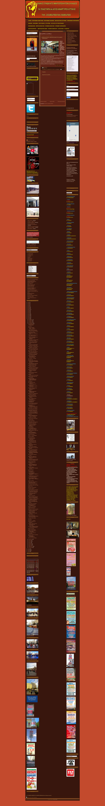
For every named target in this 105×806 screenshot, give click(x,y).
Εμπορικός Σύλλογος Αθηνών (32, 290)
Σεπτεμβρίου (31, 323)
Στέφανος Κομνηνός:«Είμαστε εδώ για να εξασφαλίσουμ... (33, 497)
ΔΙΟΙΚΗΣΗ (30, 23)
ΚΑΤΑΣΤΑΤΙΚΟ (61, 28)
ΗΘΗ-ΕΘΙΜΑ (35, 23)
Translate (34, 34)
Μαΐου (30, 542)
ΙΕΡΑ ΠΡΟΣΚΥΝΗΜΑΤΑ (71, 40)
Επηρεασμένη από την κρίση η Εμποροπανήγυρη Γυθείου (33, 368)
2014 (28, 316)
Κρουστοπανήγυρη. (31, 434)
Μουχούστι (30, 326)
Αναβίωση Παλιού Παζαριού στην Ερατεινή (32, 373)
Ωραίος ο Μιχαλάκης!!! (32, 529)
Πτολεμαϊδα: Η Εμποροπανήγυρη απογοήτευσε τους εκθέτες (33, 406)
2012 (28, 318)
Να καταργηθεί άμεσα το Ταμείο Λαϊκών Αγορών (32, 429)
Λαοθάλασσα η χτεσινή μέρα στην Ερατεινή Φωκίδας (33, 354)
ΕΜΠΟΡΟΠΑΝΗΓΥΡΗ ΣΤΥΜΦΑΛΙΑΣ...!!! (31, 505)
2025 (28, 303)
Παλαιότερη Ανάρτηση (61, 101)
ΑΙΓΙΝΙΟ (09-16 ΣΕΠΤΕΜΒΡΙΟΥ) (31, 536)
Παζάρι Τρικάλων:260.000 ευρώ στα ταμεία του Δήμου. (33, 330)
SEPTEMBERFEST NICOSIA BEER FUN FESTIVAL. (33, 364)
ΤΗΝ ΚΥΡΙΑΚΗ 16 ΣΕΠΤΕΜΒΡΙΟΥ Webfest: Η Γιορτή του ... (33, 474)
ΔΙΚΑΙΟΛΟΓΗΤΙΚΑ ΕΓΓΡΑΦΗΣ (60, 20)
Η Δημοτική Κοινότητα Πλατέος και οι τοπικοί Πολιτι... (33, 516)
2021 (28, 308)
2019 (28, 310)
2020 (28, 309)
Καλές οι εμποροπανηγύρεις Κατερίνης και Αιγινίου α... (33, 450)
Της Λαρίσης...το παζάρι (32, 358)
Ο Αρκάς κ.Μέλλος (31, 488)
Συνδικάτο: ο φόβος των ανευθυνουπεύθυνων (31, 222)
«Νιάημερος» (30, 381)
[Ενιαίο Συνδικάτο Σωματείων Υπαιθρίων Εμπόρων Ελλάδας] (30, 93)
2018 (28, 311)
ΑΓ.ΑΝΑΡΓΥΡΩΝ (30, 253)
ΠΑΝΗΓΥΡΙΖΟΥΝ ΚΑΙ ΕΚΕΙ (71, 35)
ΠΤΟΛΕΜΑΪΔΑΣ (31, 427)
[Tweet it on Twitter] (44, 67)
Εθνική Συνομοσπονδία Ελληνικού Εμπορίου (31, 285)
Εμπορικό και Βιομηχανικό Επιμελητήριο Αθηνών (32, 288)
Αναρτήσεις (30, 98)
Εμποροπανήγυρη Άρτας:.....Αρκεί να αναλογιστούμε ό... (31, 328)
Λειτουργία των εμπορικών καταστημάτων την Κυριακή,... (32, 493)
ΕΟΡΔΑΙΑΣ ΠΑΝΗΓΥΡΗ (32, 423)
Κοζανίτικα (30, 414)
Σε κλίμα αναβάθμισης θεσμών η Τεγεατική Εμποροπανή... (33, 527)
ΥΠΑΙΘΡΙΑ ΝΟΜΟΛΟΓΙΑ (53, 28)
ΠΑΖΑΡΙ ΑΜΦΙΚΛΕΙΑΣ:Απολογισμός (33, 375)
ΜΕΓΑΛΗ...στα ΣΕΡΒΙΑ (32, 506)
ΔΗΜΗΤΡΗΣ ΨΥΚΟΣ (31, 140)
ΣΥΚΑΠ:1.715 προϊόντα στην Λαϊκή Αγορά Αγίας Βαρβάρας (33, 338)
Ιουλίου (30, 540)
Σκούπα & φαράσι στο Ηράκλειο (31, 522)
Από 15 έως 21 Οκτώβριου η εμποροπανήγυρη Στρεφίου (33, 412)
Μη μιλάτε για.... (31, 359)
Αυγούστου (30, 539)
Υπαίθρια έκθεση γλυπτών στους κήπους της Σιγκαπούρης (32, 524)
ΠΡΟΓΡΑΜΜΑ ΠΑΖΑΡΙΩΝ (49, 20)
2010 (28, 550)
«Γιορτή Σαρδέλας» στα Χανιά (33, 489)
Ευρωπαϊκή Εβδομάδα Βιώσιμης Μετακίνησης (32, 432)
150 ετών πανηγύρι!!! (31, 495)
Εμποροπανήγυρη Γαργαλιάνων (31, 324)
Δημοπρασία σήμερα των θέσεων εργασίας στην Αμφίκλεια (32, 457)
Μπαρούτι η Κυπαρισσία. (32, 487)
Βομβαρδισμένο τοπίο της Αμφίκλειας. (32, 445)
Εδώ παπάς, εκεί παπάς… (32, 350)
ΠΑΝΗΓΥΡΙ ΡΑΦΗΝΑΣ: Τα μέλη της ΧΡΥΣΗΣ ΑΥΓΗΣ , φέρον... (33, 501)
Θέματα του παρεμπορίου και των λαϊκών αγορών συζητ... (33, 349)
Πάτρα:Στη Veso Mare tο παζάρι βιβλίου (32, 531)
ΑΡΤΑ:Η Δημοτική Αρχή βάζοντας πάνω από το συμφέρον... (32, 396)
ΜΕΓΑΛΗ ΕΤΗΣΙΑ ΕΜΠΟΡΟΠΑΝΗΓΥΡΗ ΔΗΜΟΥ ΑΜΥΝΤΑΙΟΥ (32, 379)
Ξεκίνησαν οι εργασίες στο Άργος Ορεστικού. (32, 510)
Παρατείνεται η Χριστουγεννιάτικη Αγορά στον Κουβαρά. (33, 227)
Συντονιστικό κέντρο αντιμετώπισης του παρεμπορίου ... (31, 438)
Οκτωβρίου (30, 322)
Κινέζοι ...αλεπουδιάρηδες (32, 435)
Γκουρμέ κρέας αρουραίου (32, 446)
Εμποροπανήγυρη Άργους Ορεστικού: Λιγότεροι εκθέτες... (32, 370)
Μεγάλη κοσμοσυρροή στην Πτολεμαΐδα (32, 377)
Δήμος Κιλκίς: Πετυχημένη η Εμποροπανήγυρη (32, 482)
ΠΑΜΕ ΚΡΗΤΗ (30, 220)
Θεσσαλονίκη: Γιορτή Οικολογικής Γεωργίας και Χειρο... (32, 333)
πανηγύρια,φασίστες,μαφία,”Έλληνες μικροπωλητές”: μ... (33, 476)
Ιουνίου (30, 541)
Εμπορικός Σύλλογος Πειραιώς (32, 295)
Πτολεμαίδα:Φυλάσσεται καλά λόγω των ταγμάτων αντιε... (33, 460)
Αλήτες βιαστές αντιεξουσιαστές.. (31, 471)
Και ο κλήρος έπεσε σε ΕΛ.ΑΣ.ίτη (32, 533)
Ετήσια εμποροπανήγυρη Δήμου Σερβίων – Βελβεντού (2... (33, 479)
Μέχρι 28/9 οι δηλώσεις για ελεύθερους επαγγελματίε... (33, 411)
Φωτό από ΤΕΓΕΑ (31, 528)
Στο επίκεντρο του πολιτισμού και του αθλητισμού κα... (33, 403)
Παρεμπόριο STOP (31, 296)
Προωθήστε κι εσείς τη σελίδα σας (31, 94)
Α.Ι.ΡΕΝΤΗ (29, 256)
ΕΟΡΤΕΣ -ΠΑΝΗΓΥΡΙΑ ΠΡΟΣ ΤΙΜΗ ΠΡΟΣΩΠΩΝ (72, 37)
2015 (28, 315)
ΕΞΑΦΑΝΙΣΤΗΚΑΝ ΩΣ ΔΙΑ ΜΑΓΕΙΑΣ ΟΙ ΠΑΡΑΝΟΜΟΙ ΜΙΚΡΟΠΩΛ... (33, 452)
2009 (28, 551)
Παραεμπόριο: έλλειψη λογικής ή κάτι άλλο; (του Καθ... (33, 340)
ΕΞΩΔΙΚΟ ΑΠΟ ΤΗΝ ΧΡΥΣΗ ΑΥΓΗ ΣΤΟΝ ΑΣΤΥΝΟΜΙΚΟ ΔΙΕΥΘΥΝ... (33, 361)
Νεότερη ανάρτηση (43, 101)
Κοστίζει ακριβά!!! (31, 436)
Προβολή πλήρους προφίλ (32, 141)
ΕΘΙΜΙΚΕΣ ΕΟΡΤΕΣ (70, 34)
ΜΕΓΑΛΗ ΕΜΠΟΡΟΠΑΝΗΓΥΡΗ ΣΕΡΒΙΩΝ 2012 (32, 391)
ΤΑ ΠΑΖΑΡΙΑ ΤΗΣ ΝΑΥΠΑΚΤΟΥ (31, 401)
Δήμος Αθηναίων (30, 283)
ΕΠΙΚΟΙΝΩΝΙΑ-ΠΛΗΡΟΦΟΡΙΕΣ (73, 20)
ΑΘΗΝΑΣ (29, 257)
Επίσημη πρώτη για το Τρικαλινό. (31, 463)
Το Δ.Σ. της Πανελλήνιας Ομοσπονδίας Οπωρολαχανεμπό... (32, 399)
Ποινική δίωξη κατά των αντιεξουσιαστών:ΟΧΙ (32, 441)
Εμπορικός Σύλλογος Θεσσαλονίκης (31, 294)
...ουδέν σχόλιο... (31, 419)
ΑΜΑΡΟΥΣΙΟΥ (30, 258)
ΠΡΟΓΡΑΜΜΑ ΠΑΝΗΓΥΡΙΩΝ (37, 20)
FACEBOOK (66, 28)
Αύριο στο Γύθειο (31, 480)
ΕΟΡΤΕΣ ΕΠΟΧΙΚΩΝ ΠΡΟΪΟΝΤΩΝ (70, 39)
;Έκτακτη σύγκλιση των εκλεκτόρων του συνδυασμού (32, 224)
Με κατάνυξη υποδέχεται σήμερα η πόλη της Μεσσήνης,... (32, 425)
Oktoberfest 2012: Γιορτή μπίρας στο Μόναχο (32, 366)
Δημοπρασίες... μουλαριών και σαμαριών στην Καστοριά (33, 347)
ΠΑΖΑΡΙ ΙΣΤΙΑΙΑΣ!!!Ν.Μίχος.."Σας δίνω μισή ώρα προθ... (32, 513)
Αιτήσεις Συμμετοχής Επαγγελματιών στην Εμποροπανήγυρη (32, 356)
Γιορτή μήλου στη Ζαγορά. (32, 503)
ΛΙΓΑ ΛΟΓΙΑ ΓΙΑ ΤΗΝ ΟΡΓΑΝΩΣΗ (57, 23)
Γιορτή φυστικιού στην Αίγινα (32, 418)
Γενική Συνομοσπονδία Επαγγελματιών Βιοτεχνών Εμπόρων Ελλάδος (32, 281)
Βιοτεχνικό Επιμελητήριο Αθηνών (33, 279)
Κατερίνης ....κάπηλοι (31, 520)
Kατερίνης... (30, 519)
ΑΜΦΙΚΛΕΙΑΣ (30, 259)
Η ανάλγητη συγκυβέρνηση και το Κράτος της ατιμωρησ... (33, 499)
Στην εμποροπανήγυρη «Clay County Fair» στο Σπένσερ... (33, 491)
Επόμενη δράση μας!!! (31, 461)
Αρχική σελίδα (52, 101)
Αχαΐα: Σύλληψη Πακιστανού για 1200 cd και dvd (33, 335)
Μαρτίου (30, 545)
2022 (28, 307)
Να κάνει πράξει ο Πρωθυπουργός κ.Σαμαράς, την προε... (33, 468)
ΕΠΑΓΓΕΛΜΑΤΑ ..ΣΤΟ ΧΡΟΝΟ (45, 23)
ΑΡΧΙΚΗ (29, 20)
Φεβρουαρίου (31, 546)
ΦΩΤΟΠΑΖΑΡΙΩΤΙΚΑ (32, 28)
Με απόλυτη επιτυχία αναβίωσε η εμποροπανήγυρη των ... (32, 383)
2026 (28, 302)
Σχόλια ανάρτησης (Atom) (49, 103)
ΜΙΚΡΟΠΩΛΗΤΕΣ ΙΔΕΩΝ (42, 28)
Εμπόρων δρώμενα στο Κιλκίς (33, 534)
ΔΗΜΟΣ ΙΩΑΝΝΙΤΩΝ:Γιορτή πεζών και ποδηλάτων (32, 416)
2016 (28, 314)
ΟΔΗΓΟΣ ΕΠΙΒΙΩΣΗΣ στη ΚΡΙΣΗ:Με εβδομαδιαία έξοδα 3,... (32, 465)
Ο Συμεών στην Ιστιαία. (32, 518)
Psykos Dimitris (55, 799)
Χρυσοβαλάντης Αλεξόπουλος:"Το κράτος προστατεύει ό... (32, 386)
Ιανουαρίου (30, 547)
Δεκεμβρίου (30, 319)
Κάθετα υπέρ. (30, 486)
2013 (28, 317)
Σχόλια (29, 100)
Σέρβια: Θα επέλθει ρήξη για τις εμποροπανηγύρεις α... (33, 352)
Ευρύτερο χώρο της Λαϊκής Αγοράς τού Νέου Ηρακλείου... (32, 389)
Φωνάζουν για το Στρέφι (32, 417)
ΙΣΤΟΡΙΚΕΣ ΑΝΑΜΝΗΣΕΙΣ (71, 41)
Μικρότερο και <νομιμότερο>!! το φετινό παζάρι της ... (33, 394)
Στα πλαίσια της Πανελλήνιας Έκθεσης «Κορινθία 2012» (33, 345)
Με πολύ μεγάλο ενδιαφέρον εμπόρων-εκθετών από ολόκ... (33, 342)
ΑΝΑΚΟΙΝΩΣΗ (30, 228)
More (28, 116)
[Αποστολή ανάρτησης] (61, 69)
